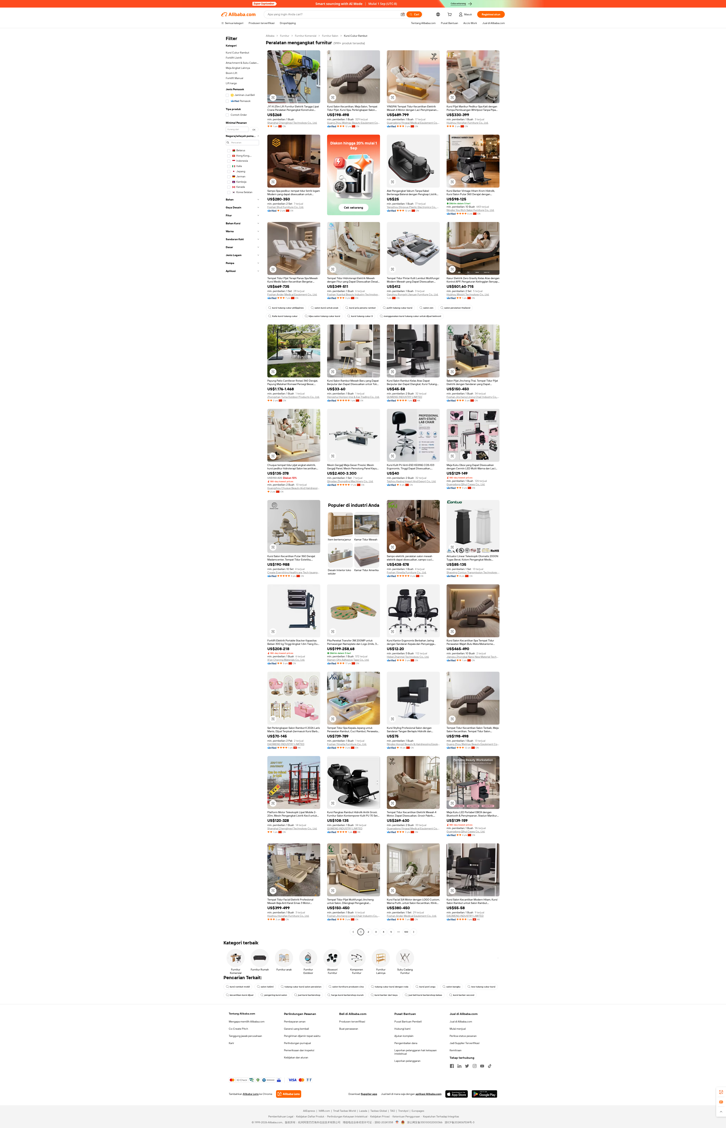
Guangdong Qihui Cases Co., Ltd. (466, 484)
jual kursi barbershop (309, 995)
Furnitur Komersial (305, 35)
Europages (418, 1110)
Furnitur (284, 35)
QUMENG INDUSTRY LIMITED (404, 396)
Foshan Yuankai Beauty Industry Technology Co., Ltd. (353, 294)
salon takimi (267, 986)
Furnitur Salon (330, 35)
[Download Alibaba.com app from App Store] (456, 1094)
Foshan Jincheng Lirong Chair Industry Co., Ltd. (473, 396)
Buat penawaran (348, 1028)
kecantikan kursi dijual (241, 995)
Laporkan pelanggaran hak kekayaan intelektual (415, 1052)
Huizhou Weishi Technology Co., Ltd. (468, 294)
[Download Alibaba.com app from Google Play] (484, 1094)
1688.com (324, 1110)
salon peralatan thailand (457, 308)
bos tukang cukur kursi (483, 986)
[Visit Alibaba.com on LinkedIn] (459, 1066)
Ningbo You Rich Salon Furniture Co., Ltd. (470, 210)
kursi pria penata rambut (362, 308)
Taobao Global (378, 1110)
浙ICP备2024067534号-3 (459, 1122)
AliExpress (309, 1110)
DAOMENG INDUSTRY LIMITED (285, 744)
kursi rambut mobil (240, 986)
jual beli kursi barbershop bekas (425, 995)
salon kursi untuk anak (326, 308)
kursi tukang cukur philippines (288, 308)
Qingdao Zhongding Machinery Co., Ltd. (350, 481)
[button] (402, 14)
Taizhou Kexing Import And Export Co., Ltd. (411, 481)
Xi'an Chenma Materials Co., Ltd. (286, 659)
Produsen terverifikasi (352, 1021)
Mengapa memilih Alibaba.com (246, 1021)
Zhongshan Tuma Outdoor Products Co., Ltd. (293, 396)
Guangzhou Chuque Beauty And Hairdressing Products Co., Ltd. (293, 488)
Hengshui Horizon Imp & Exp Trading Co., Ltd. (353, 396)
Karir (231, 1043)
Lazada (363, 1110)
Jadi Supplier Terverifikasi (464, 1043)
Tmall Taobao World (344, 1110)
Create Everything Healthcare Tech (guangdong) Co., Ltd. (293, 572)
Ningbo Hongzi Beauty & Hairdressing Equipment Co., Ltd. (413, 744)
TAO (392, 1110)
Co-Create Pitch (238, 1028)
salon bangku (453, 986)
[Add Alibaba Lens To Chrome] (288, 1094)
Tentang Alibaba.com (242, 1013)
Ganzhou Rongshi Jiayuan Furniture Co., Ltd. (412, 294)
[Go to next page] (413, 931)
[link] (721, 1092)
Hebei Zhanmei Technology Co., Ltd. (408, 656)
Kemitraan (456, 1050)
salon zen (428, 308)
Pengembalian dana (405, 1043)
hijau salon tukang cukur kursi (324, 316)
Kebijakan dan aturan (296, 1057)
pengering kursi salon (275, 995)
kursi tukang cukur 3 (362, 316)
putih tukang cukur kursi (399, 308)
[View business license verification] (397, 1122)
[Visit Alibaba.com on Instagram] (474, 1066)
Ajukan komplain (403, 1035)
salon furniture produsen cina (348, 986)
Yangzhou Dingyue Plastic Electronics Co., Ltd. (413, 207)
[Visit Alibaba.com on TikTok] (489, 1066)
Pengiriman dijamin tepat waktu (302, 1035)
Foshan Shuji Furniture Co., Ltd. (285, 207)
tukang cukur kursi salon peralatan (303, 986)
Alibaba (270, 35)
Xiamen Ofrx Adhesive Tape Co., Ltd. (348, 659)
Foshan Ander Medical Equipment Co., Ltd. (292, 294)
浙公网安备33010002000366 (424, 1122)
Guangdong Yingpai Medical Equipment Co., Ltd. (413, 122)
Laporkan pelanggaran (407, 1060)
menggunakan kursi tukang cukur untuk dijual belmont (412, 316)
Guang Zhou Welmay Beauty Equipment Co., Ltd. (353, 122)
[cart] (450, 14)
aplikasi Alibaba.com (428, 1093)
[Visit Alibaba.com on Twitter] (467, 1066)
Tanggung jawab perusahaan (245, 1035)
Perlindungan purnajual (297, 1043)
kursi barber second (463, 995)
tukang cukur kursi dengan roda (391, 986)
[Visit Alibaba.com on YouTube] (482, 1066)
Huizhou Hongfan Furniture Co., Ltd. (467, 122)
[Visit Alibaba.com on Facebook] (452, 1066)
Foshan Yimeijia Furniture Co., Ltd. (406, 572)
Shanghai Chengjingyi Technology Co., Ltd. (292, 122)
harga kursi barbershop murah (347, 995)
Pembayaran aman (295, 1021)
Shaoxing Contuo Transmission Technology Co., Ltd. (473, 572)
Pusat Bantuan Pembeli (408, 1021)
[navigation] (242, 484)
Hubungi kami (402, 1028)
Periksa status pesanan (463, 1035)
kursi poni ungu (427, 986)
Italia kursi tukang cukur (285, 316)
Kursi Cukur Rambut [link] (355, 35)
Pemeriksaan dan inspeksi (299, 1050)
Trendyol (403, 1110)
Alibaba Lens (251, 1093)
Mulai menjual (458, 1028)
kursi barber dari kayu (386, 995)
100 (406, 932)
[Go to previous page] (353, 931)
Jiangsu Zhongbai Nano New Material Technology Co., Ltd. (473, 656)
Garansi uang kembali (296, 1028)
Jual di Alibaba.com (461, 1021)
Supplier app (369, 1093)
